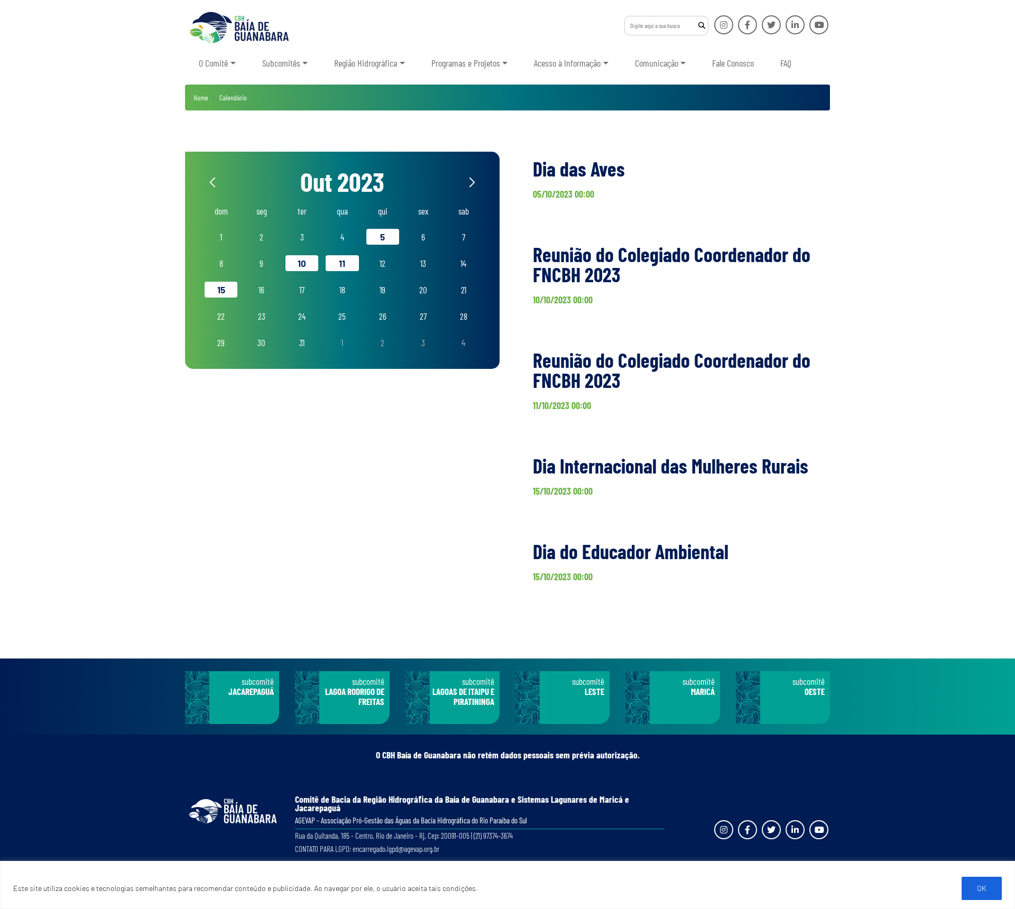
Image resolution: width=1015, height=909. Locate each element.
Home (200, 97)
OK (981, 888)
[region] (507, 885)
